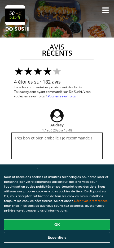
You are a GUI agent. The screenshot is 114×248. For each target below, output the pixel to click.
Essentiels (57, 237)
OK (57, 224)
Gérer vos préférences (91, 201)
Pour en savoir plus (62, 96)
